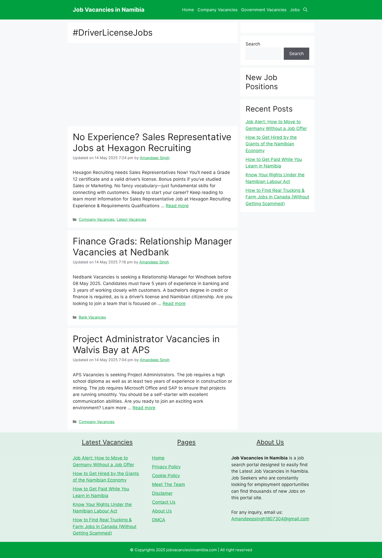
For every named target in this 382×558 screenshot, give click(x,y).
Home (188, 9)
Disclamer (162, 493)
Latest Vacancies (131, 219)
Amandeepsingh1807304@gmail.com (270, 518)
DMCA (158, 519)
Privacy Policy (166, 466)
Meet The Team (168, 484)
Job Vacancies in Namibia (108, 9)
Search (253, 44)
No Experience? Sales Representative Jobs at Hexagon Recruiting (152, 142)
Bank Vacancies (92, 317)
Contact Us (163, 502)
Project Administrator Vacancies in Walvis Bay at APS (146, 344)
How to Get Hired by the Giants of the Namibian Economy (271, 144)
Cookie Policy (166, 475)
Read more (177, 205)
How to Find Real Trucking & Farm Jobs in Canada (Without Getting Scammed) (277, 197)
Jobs (295, 9)
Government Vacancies (263, 9)
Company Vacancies (217, 9)
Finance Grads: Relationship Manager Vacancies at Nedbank (152, 246)
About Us (162, 511)
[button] (305, 10)
